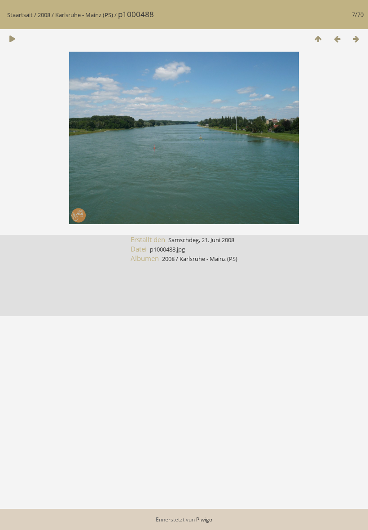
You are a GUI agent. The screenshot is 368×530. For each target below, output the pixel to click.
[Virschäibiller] (318, 39)
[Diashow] (12, 39)
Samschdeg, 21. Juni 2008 (201, 240)
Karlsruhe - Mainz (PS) (84, 15)
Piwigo (204, 519)
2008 (44, 15)
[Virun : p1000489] (355, 39)
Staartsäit (20, 15)
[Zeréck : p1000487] (337, 39)
